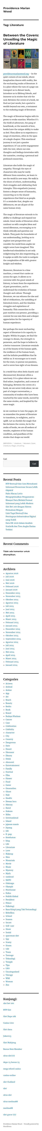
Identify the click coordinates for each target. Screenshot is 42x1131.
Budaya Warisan (13, 716)
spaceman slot (12, 936)
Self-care (10, 926)
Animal (9, 687)
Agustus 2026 (12, 573)
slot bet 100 (8, 1003)
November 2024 (13, 632)
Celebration (11, 726)
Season (9, 919)
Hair (8, 795)
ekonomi (10, 762)
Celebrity (10, 729)
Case (8, 723)
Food (8, 782)
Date (8, 746)
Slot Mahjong (9, 1042)
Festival (9, 772)
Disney (9, 755)
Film (8, 775)
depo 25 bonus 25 (11, 1062)
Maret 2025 (11, 619)
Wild (8, 978)
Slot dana (7, 1029)
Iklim (8, 814)
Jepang (9, 827)
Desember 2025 (13, 593)
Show (8, 929)
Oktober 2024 (12, 635)
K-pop (9, 834)
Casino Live (8, 1023)
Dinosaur (10, 752)
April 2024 (10, 655)
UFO (8, 968)
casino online (9, 1075)
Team (8, 952)
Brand (8, 713)
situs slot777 (9, 1056)
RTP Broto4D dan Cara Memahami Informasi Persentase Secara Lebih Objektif (22, 487)
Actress (9, 683)
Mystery (9, 870)
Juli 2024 (10, 645)
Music (8, 867)
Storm (8, 945)
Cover (33, 443)
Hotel (8, 808)
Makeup (9, 854)
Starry (8, 942)
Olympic (9, 886)
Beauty (9, 703)
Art (7, 696)
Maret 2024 (11, 658)
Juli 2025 (10, 606)
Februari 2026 (12, 586)
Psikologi (10, 906)
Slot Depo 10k (9, 1016)
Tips (8, 965)
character (10, 732)
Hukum (9, 811)
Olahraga (10, 883)
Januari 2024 (11, 665)
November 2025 (13, 596)
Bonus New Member (12, 1049)
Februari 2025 (12, 622)
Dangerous (11, 742)
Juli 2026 (10, 576)
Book (8, 710)
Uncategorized (12, 972)
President (10, 899)
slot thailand (9, 1082)
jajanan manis (12, 824)
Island (8, 821)
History (9, 805)
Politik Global (12, 896)
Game (8, 785)
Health (9, 798)
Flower (9, 778)
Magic (13, 446)
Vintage (9, 975)
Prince (8, 903)
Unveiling (20, 446)
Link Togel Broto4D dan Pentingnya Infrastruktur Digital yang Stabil (21, 516)
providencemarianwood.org (16, 74)
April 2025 (10, 616)
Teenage (10, 955)
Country (9, 739)
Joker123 (7, 1036)
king (8, 841)
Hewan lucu (11, 801)
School (9, 916)
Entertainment (12, 765)
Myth (8, 873)
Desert (9, 749)
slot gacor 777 (9, 1114)
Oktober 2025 (12, 599)
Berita (8, 706)
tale (7, 949)
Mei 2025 (10, 612)
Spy (7, 939)
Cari (5, 459)
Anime (9, 690)
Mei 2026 (10, 583)
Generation (11, 788)
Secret (8, 922)
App (7, 693)
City (7, 736)
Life (7, 844)
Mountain (10, 860)
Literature (17, 443)
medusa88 (8, 1108)
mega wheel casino (12, 1069)
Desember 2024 (13, 629)
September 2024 (13, 639)
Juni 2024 (10, 648)
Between (26, 443)
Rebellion (10, 913)
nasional (10, 877)
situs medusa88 (10, 1101)
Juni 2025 (10, 609)
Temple (9, 962)
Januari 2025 (11, 626)
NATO (8, 880)
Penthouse (11, 890)
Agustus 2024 (12, 642)
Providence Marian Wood (12, 1124)
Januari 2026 (12, 590)
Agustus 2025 (12, 603)
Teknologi (10, 958)
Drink (8, 759)
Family (9, 768)
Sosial (8, 932)
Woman (9, 981)
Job (7, 831)
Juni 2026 (10, 580)
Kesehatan (11, 837)
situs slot (7, 1095)
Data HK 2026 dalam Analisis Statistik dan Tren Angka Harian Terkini (21, 526)
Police (8, 893)
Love (8, 850)
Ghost (8, 791)
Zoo (7, 985)
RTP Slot (7, 1010)
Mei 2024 (10, 652)
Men (8, 857)
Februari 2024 (12, 662)
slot (5, 1088)
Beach (8, 700)
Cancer (9, 719)
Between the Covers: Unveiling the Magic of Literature (21, 39)
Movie (8, 863)
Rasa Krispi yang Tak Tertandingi (21, 909)
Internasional (12, 818)
